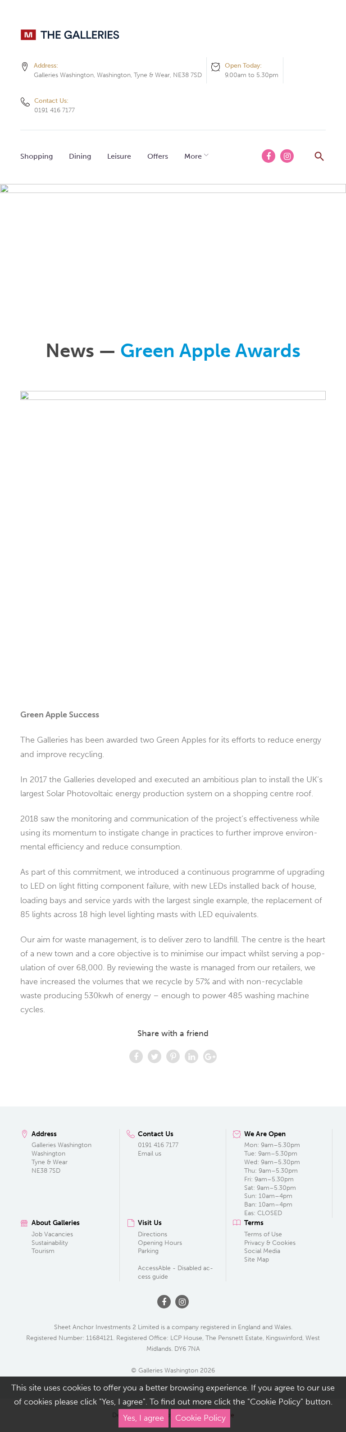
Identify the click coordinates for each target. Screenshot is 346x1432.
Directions (152, 1234)
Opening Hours (160, 1243)
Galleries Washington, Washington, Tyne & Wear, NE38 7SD (118, 75)
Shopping (36, 156)
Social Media (262, 1251)
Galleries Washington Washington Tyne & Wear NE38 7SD (61, 1158)
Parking (148, 1251)
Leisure (119, 156)
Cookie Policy (200, 1418)
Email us (149, 1153)
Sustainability (50, 1243)
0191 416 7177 (54, 110)
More (193, 156)
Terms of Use (263, 1234)
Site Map (256, 1259)
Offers (157, 156)
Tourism (43, 1251)
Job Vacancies (52, 1234)
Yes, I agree (143, 1418)
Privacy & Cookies (270, 1243)
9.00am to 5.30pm (251, 75)
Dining (80, 156)
